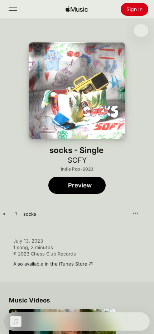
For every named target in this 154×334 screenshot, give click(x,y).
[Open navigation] (13, 9)
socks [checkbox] (29, 214)
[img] (77, 9)
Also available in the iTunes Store (50, 264)
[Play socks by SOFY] (16, 214)
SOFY (77, 160)
